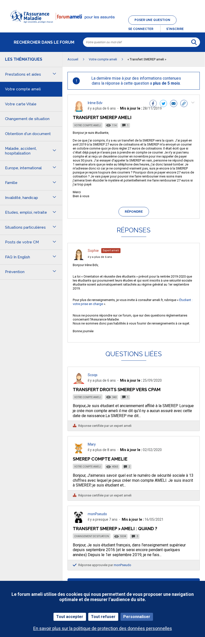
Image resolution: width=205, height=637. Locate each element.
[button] (102, 26)
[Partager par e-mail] (173, 104)
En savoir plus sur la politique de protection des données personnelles (102, 628)
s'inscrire (175, 29)
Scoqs (93, 375)
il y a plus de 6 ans (100, 257)
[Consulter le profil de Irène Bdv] (79, 110)
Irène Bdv (95, 103)
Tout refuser (103, 616)
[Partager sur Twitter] (163, 104)
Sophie (93, 251)
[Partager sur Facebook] (153, 104)
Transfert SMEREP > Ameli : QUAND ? (115, 528)
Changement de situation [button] (27, 119)
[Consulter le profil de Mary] (79, 452)
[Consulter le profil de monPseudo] (79, 521)
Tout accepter (69, 616)
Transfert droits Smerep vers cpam (116, 389)
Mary (92, 444)
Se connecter (140, 29)
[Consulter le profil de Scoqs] (79, 382)
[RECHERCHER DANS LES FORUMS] (194, 42)
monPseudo (97, 514)
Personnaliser (136, 616)
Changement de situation (91, 536)
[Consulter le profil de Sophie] (79, 258)
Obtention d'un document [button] (28, 134)
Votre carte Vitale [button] (20, 104)
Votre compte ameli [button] (23, 89)
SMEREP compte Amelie (100, 459)
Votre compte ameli (87, 125)
